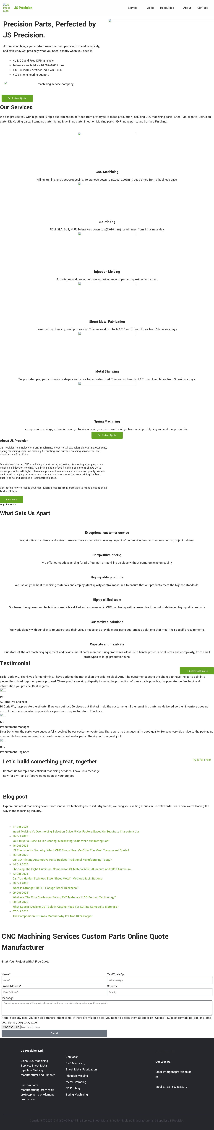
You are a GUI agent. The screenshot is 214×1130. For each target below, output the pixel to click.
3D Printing (107, 221)
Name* (6, 974)
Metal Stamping (107, 371)
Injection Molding (107, 271)
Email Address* (11, 986)
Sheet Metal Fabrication (107, 321)
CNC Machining (107, 172)
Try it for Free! (201, 760)
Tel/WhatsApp (116, 974)
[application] (138, 8)
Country (112, 986)
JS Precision (23, 7)
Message (7, 998)
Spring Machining (107, 421)
